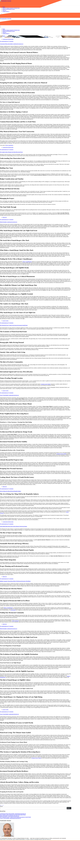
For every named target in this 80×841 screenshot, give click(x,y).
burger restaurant (15, 620)
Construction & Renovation (7, 39)
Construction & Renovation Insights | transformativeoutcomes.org (11, 43)
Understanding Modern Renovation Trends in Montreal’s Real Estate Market (13, 526)
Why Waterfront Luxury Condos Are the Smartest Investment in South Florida (14, 325)
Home (3, 6)
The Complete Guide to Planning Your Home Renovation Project (11, 152)
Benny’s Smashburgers (27, 261)
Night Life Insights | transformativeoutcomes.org (8, 628)
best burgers (13, 609)
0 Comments (10, 41)
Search (1, 806)
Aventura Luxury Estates (45, 384)
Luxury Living (5, 320)
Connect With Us (5, 11)
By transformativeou (4, 41)
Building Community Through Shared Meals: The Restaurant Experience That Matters (15, 581)
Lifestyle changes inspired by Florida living (11, 8)
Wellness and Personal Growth (8, 9)
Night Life (4, 217)
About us (4, 10)
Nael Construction (9, 145)
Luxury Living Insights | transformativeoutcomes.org (9, 395)
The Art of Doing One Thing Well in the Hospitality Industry (10, 491)
